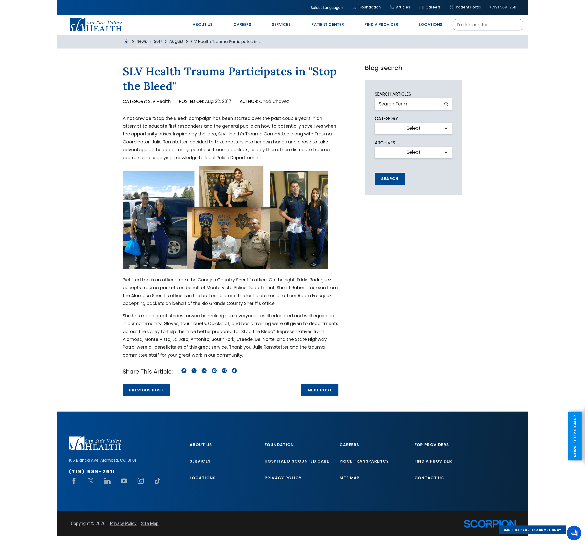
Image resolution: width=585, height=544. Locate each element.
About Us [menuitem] (203, 24)
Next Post (320, 390)
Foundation (370, 7)
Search (390, 178)
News (141, 41)
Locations (202, 478)
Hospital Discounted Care (297, 461)
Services (200, 461)
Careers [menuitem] (242, 24)
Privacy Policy (283, 478)
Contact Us (429, 478)
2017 (158, 41)
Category (386, 118)
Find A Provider (433, 461)
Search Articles (393, 94)
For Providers (432, 444)
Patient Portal (468, 7)
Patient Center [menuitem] (327, 24)
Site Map (350, 478)
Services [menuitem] (281, 24)
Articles (402, 7)
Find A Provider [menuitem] (381, 24)
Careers (433, 7)
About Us (201, 444)
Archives (385, 143)
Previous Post (146, 390)
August (176, 41)
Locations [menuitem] (430, 24)
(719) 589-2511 (503, 7)
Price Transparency (364, 461)
